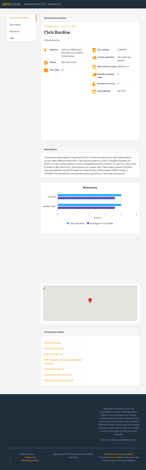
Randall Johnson (52, 342)
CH (67, 26)
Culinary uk (30, 457)
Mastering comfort (30, 460)
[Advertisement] (22, 88)
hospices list (54, 4)
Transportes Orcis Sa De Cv (58, 374)
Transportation (51, 26)
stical (11, 4)
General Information (19, 17)
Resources (15, 31)
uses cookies (116, 457)
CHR (74, 26)
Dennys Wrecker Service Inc (59, 380)
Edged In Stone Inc (53, 354)
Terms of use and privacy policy (118, 454)
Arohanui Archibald (54, 348)
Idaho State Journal (54, 369)
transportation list (34, 4)
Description (15, 24)
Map (12, 38)
